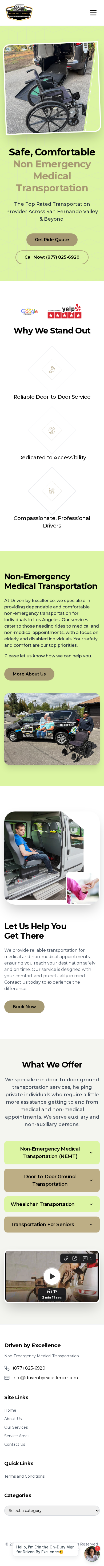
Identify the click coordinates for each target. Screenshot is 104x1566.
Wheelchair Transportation (43, 1204)
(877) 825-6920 (29, 1368)
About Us (13, 1418)
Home (10, 1410)
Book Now (24, 1006)
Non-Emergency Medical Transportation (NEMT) (50, 1152)
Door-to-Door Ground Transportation (49, 1180)
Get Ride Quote (52, 239)
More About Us (29, 674)
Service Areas (16, 1435)
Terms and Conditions (24, 1476)
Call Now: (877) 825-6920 (52, 257)
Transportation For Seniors (42, 1224)
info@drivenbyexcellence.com (45, 1377)
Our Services (16, 1427)
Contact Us (14, 1444)
